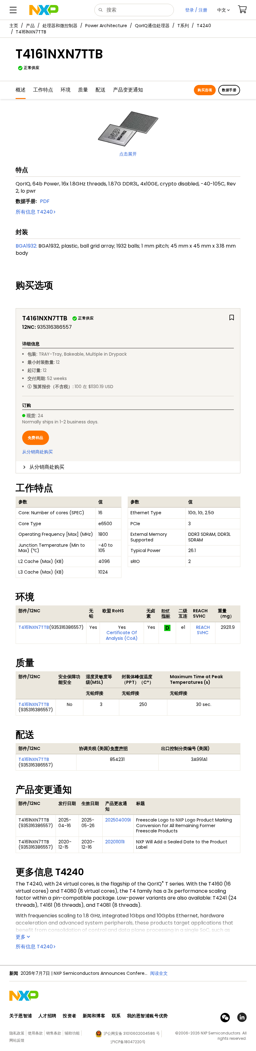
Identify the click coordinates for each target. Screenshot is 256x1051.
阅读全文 (159, 973)
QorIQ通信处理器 (152, 25)
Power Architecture (106, 25)
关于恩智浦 (20, 1016)
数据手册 (229, 89)
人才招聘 (47, 1016)
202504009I (118, 820)
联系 (116, 1016)
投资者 (69, 1016)
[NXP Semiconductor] (43, 10)
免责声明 (119, 748)
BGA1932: (26, 245)
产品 (30, 25)
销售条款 (53, 1033)
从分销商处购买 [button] (46, 467)
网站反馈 (16, 1040)
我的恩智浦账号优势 (147, 1016)
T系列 (183, 25)
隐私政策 (16, 1033)
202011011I (115, 842)
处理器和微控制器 (59, 25)
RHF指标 (165, 613)
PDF (45, 201)
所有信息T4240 (34, 211)
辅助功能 (72, 1033)
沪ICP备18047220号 (128, 1041)
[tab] (128, 467)
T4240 (204, 25)
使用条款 (35, 1033)
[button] (223, 10)
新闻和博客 (94, 1016)
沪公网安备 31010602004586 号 (132, 1033)
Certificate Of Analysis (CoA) (122, 635)
